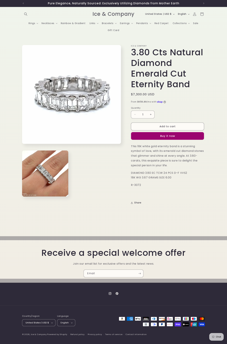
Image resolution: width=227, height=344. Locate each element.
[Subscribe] (139, 273)
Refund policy (77, 334)
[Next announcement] (203, 3)
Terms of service (113, 334)
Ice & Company (39, 334)
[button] (25, 14)
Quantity (135, 107)
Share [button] (137, 202)
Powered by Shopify (57, 334)
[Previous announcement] (23, 3)
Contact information (136, 334)
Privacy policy (95, 334)
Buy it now (167, 136)
